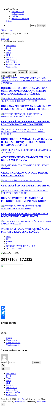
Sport (8, 48)
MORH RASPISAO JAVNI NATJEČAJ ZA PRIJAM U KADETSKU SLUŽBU (25, 230)
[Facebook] (27, 308)
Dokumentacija (18, 14)
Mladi (8, 53)
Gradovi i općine (13, 64)
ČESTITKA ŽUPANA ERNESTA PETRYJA (25, 185)
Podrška (15, 16)
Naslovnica (11, 46)
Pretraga (34, 25)
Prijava (9, 21)
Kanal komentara (13, 342)
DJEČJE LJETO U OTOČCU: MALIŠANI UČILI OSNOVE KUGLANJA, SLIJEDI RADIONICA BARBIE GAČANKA (24, 91)
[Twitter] (27, 313)
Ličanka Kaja (11, 62)
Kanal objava (11, 340)
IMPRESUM (11, 60)
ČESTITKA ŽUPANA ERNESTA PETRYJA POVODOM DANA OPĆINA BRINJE (25, 123)
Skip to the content (9, 30)
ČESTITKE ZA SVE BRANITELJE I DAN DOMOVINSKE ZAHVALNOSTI (24, 215)
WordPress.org (18, 11)
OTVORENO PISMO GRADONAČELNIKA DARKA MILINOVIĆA (25, 159)
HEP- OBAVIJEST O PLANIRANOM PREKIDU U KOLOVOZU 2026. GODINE (24, 199)
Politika (9, 57)
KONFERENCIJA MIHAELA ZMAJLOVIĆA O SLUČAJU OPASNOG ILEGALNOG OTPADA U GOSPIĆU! (26, 142)
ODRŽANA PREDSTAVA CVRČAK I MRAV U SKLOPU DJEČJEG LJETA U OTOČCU (26, 107)
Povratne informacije (20, 18)
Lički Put (5, 39)
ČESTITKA (11, 67)
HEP (8, 55)
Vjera (8, 50)
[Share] (27, 317)
